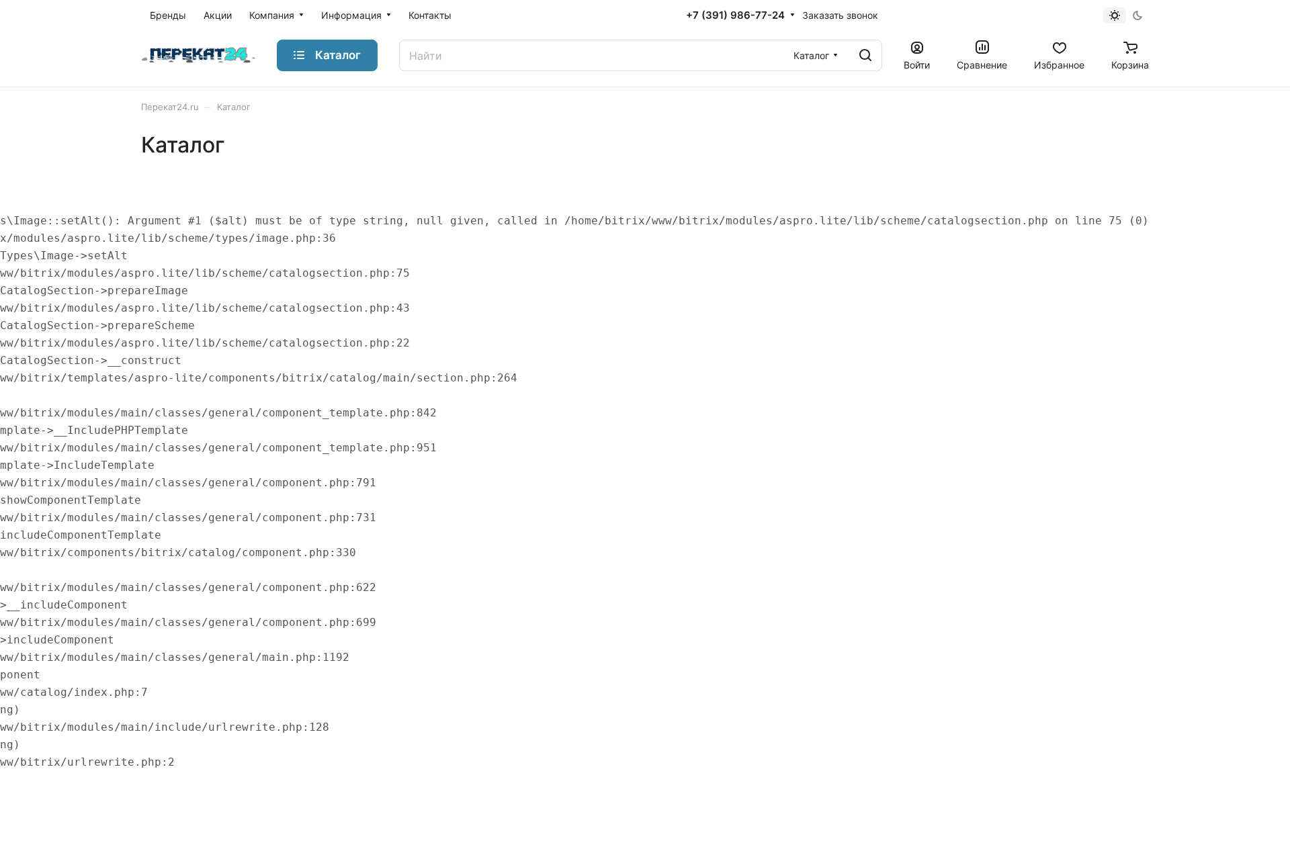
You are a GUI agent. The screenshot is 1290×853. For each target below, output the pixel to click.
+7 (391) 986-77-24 (735, 15)
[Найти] (865, 55)
